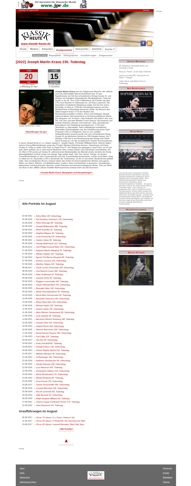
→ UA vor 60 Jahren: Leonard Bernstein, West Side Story (59, 424)
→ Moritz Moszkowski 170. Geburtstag (51, 374)
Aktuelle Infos (40, 55)
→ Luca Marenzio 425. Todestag (48, 367)
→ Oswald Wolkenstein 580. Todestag (50, 226)
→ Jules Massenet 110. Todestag (48, 405)
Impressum (167, 468)
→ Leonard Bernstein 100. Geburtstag (50, 388)
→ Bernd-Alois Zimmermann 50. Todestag (52, 295)
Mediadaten (167, 477)
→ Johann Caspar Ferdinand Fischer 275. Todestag (57, 402)
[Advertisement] (51, 187)
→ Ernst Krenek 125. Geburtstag (48, 381)
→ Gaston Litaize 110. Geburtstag (48, 309)
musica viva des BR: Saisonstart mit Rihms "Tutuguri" (134, 76)
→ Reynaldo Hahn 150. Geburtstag (49, 288)
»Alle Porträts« (66, 429)
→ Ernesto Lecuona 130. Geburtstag (50, 261)
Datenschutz (25, 477)
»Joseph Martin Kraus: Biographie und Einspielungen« (66, 172)
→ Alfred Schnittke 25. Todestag (48, 230)
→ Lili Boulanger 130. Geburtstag (48, 357)
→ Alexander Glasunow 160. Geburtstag (51, 298)
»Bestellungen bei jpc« (36, 132)
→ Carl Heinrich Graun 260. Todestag (50, 271)
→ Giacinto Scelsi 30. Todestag (47, 278)
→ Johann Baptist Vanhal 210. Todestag (51, 350)
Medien (34, 49)
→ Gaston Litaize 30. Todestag (47, 240)
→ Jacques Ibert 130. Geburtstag (48, 323)
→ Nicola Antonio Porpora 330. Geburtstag (52, 333)
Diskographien (71, 55)
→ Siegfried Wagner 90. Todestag (48, 233)
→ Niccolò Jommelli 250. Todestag (49, 391)
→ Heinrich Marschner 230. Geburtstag (51, 329)
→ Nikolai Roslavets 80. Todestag (48, 378)
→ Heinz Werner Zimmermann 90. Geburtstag (53, 312)
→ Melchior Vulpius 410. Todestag (49, 264)
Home (23, 49)
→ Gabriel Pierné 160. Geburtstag (49, 326)
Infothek (97, 49)
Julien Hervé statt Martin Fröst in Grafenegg (132, 82)
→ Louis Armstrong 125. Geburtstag (49, 236)
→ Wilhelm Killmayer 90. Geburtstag (50, 354)
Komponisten (64, 50)
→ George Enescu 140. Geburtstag (49, 347)
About (22, 468)
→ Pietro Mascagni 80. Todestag (48, 223)
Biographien (55, 55)
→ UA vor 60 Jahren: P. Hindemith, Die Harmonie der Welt (59, 421)
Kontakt (166, 473)
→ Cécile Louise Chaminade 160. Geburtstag (54, 267)
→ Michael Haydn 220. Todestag (48, 305)
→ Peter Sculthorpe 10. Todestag (48, 274)
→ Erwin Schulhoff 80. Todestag (48, 343)
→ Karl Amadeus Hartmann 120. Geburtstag (53, 219)
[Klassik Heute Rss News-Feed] (149, 45)
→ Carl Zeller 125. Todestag (46, 336)
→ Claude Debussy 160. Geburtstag (50, 364)
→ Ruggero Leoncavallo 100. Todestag (51, 281)
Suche (109, 49)
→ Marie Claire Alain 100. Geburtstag (50, 302)
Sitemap (146, 10)
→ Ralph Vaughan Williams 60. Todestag (51, 398)
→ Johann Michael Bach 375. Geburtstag (52, 285)
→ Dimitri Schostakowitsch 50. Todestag (51, 291)
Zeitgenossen (106, 55)
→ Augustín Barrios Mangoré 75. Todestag (52, 250)
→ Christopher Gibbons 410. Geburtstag (51, 371)
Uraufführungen (88, 55)
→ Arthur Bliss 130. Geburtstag (47, 216)
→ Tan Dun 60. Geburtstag (45, 340)
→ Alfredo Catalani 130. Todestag (48, 254)
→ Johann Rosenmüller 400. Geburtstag (51, 384)
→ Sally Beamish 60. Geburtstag (48, 395)
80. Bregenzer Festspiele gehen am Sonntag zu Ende (133, 67)
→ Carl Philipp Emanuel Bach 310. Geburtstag (54, 247)
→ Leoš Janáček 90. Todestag (47, 316)
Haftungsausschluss (28, 482)
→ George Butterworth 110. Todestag (50, 243)
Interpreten (82, 49)
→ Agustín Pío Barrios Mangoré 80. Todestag (54, 257)
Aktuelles (47, 49)
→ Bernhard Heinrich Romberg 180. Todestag (54, 319)
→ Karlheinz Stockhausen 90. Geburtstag (52, 360)
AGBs (22, 473)
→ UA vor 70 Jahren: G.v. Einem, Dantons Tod (54, 417)
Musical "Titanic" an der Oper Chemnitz (135, 72)
